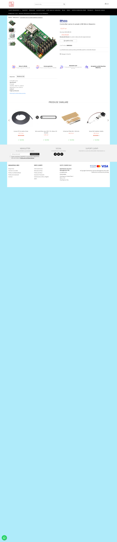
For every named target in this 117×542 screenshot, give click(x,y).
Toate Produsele (14, 10)
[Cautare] (64, 4)
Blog (63, 10)
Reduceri (32, 10)
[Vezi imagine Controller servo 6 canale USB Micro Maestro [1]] (12, 30)
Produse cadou (100, 10)
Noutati (25, 10)
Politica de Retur (38, 172)
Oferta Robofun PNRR (79, 10)
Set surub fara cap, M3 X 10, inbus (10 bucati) (46, 132)
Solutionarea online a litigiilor (41, 176)
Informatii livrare (38, 168)
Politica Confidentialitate (14, 172)
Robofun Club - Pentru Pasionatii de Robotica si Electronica (28, 13)
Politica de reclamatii (13, 175)
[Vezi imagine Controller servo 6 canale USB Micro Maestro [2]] (12, 36)
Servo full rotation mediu (96, 131)
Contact (10, 176)
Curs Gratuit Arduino (53, 10)
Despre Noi (11, 168)
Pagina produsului (14, 90)
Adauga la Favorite (66, 54)
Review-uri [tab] (20, 76)
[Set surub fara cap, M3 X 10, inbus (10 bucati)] (46, 118)
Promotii (90, 10)
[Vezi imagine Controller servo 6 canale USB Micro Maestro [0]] (12, 23)
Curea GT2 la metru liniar (21, 131)
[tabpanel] (37, 41)
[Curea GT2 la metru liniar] (21, 118)
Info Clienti (38, 165)
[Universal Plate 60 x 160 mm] (71, 118)
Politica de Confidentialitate (27, 158)
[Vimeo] (58, 154)
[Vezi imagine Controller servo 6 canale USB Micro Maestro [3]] (12, 43)
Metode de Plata (38, 170)
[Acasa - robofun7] (17, 4)
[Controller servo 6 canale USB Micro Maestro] (37, 41)
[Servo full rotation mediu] (96, 118)
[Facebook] (55, 154)
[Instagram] (61, 154)
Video (68, 10)
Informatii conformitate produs (18, 93)
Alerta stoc (69, 40)
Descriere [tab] (12, 76)
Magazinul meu (13, 165)
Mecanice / (16, 17)
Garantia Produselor (39, 175)
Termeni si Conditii (13, 170)
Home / (10, 17)
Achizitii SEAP (40, 10)
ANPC (35, 179)
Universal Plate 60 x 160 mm (71, 131)
